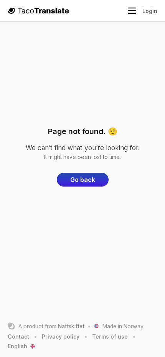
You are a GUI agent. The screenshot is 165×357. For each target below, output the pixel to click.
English (17, 346)
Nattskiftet (71, 326)
